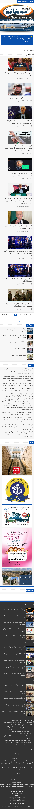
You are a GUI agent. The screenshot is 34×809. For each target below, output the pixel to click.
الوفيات (31, 365)
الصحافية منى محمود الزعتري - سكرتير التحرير (15, 349)
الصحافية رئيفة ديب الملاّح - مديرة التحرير (16, 342)
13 (22, 315)
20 (6, 315)
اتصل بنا (19, 1)
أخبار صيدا (29, 36)
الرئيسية (32, 50)
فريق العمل (25, 1)
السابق (29, 315)
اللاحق (3, 315)
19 (8, 315)
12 (24, 315)
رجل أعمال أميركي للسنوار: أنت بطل (21, 98)
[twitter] (15, 754)
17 (12, 315)
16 (15, 315)
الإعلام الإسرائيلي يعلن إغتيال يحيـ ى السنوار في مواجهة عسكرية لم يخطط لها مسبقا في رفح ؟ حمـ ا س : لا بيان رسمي (17, 201)
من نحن (31, 1)
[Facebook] (18, 754)
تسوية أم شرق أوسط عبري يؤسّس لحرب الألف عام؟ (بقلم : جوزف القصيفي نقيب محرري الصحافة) (18, 253)
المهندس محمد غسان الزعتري (19, 355)
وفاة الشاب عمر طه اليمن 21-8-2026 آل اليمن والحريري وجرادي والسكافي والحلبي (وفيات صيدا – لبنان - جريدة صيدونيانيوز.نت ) (19, 434)
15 (18, 315)
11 (26, 315)
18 (10, 315)
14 (20, 315)
